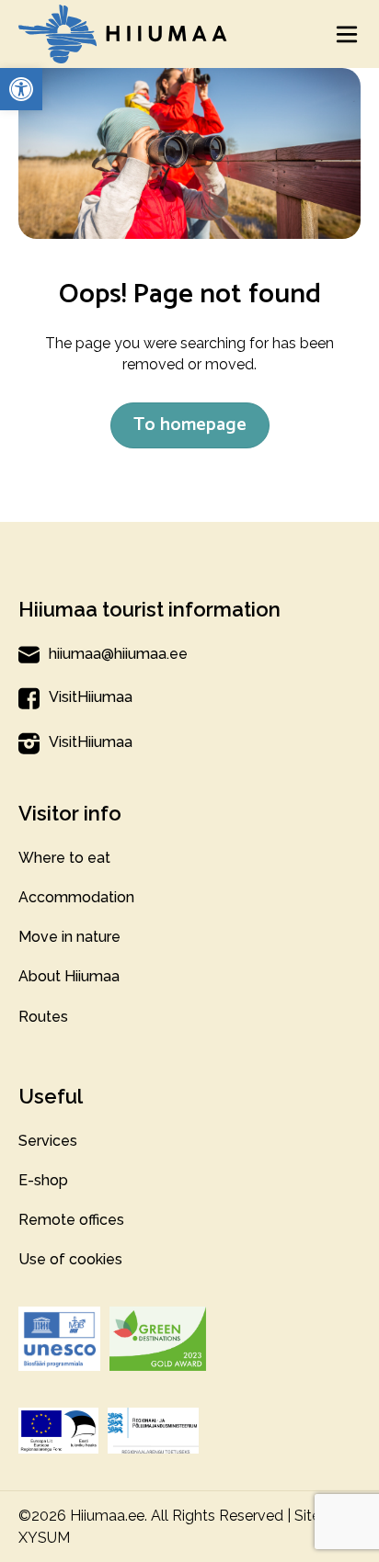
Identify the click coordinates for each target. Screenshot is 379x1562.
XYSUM (44, 1537)
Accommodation (76, 897)
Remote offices (71, 1219)
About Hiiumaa (69, 976)
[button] (21, 89)
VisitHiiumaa (90, 697)
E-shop (43, 1180)
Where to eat (64, 857)
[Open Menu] (347, 34)
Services (47, 1140)
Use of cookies (70, 1259)
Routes (43, 1016)
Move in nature (69, 936)
